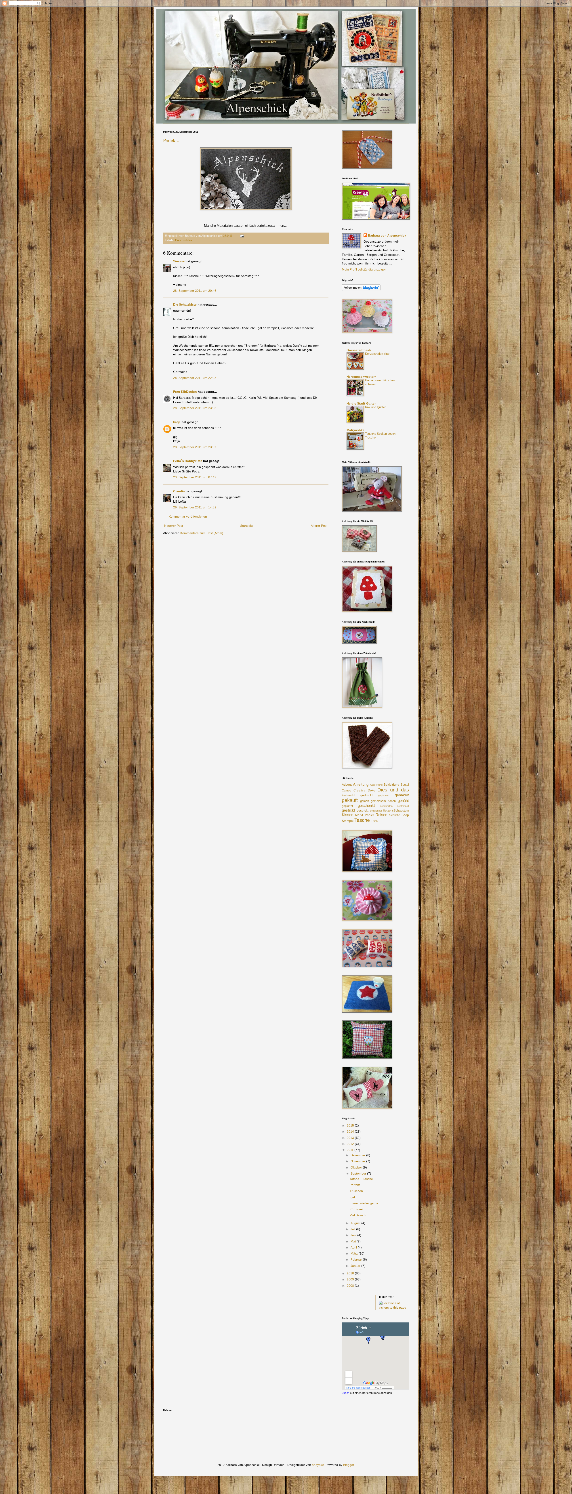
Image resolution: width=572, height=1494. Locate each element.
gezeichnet (376, 810)
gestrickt (362, 810)
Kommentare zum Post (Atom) (201, 533)
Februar (357, 1259)
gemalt (364, 801)
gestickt (348, 810)
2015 (351, 1125)
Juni (354, 1235)
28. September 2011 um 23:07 (194, 447)
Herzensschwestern (361, 376)
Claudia (179, 491)
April (354, 1247)
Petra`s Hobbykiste (187, 461)
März (355, 1253)
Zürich (345, 1392)
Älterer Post (319, 525)
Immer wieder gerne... (365, 1203)
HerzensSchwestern (396, 810)
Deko (371, 790)
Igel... (354, 1197)
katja (177, 422)
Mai (354, 1241)
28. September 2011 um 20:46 (194, 290)
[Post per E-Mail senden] (241, 235)
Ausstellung (376, 784)
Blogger (348, 1465)
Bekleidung (391, 784)
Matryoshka (355, 430)
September (359, 1173)
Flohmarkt (348, 795)
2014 (351, 1131)
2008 (351, 1285)
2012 (351, 1144)
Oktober (357, 1167)
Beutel (405, 784)
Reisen (381, 815)
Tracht (374, 821)
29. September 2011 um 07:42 (194, 477)
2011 (350, 1150)
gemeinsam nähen (383, 801)
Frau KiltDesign (185, 391)
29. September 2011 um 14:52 (194, 507)
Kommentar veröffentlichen (188, 516)
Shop (405, 815)
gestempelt (403, 806)
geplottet (347, 806)
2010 (351, 1273)
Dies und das (183, 240)
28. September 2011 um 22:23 (194, 378)
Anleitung (360, 784)
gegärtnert (383, 795)
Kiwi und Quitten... (377, 407)
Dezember (358, 1155)
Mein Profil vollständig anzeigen (364, 269)
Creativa (359, 790)
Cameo (346, 790)
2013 (351, 1137)
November (358, 1161)
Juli (353, 1229)
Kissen (347, 815)
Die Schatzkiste (185, 304)
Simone (179, 261)
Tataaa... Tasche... (363, 1179)
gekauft (350, 800)
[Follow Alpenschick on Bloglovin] (361, 290)
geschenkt (366, 806)
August (356, 1223)
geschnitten (386, 806)
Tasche (362, 820)
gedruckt (366, 795)
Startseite (247, 525)
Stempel (347, 821)
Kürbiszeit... (358, 1209)
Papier (369, 815)
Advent (347, 784)
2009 (351, 1279)
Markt (359, 815)
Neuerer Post (173, 525)
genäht (403, 801)
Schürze (394, 815)
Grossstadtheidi (359, 350)
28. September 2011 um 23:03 (194, 408)
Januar (356, 1265)
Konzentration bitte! (377, 353)
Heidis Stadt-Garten (361, 403)
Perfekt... (172, 140)
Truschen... (358, 1191)
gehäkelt (402, 795)
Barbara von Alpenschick (387, 235)
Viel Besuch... (359, 1215)
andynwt (318, 1465)
